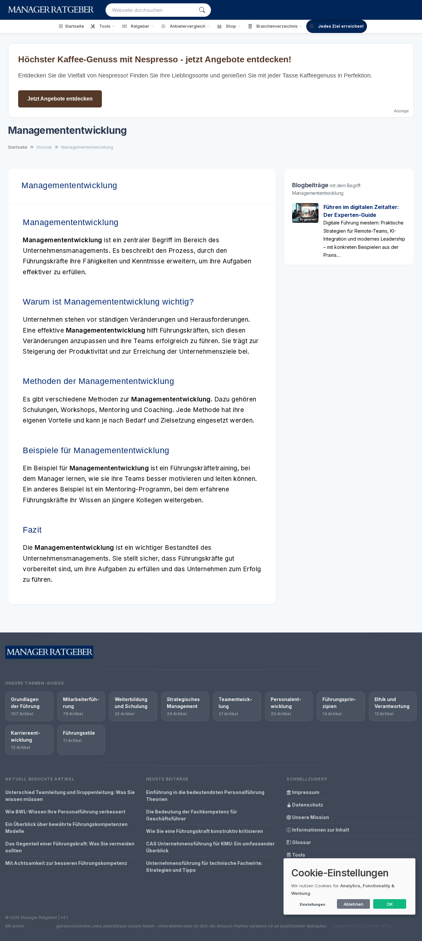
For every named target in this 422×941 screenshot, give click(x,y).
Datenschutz (307, 805)
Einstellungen (312, 904)
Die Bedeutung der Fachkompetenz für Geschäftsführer (191, 815)
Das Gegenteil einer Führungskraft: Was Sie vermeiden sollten (70, 847)
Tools (298, 855)
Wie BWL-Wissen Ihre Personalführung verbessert (65, 811)
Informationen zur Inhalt (320, 830)
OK (390, 904)
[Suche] (202, 10)
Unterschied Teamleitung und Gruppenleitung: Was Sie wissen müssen (70, 795)
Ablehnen (353, 904)
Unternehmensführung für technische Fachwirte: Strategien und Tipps (204, 866)
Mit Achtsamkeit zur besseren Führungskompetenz (66, 863)
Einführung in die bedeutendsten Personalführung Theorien (205, 795)
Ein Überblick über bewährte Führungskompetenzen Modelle (66, 827)
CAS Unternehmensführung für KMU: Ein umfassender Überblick (210, 847)
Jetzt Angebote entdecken (60, 99)
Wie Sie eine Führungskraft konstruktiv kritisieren (204, 831)
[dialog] (349, 886)
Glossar (301, 842)
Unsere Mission (310, 817)
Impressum (305, 792)
